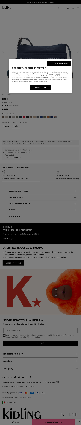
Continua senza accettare (58, 63)
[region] (40, 76)
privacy (51, 74)
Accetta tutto (40, 87)
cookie (58, 74)
